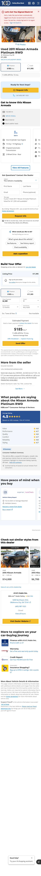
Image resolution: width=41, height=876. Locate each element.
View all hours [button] (20, 614)
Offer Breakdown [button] (13, 339)
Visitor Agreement (12, 696)
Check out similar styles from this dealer (19, 541)
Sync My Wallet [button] (31, 267)
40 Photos (21, 44)
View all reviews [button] (24, 420)
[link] (25, 492)
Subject (6, 179)
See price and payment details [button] (11, 59)
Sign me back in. (16, 23)
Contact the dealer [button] (25, 323)
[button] (29, 3)
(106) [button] (31, 596)
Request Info (22, 90)
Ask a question (20, 254)
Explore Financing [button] (27, 339)
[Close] (32, 858)
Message (6, 197)
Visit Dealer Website (19, 621)
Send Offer (20, 343)
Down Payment (7, 299)
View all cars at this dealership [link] (11, 587)
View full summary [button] (15, 462)
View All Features (20, 168)
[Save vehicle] (26, 549)
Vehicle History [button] (11, 116)
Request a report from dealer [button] (12, 507)
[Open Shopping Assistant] (38, 862)
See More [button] (18, 389)
